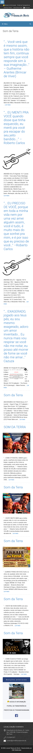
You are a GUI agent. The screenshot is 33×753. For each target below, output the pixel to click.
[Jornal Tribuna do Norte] (16, 15)
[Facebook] (16, 716)
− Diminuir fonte (7, 7)
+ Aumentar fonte (17, 7)
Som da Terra (13, 395)
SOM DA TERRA (15, 427)
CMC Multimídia (16, 750)
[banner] (16, 382)
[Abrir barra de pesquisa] (30, 24)
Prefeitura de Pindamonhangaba (16, 710)
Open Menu (2, 2)
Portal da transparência (16, 706)
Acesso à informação (17, 702)
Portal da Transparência (23, 5)
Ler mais (8, 105)
